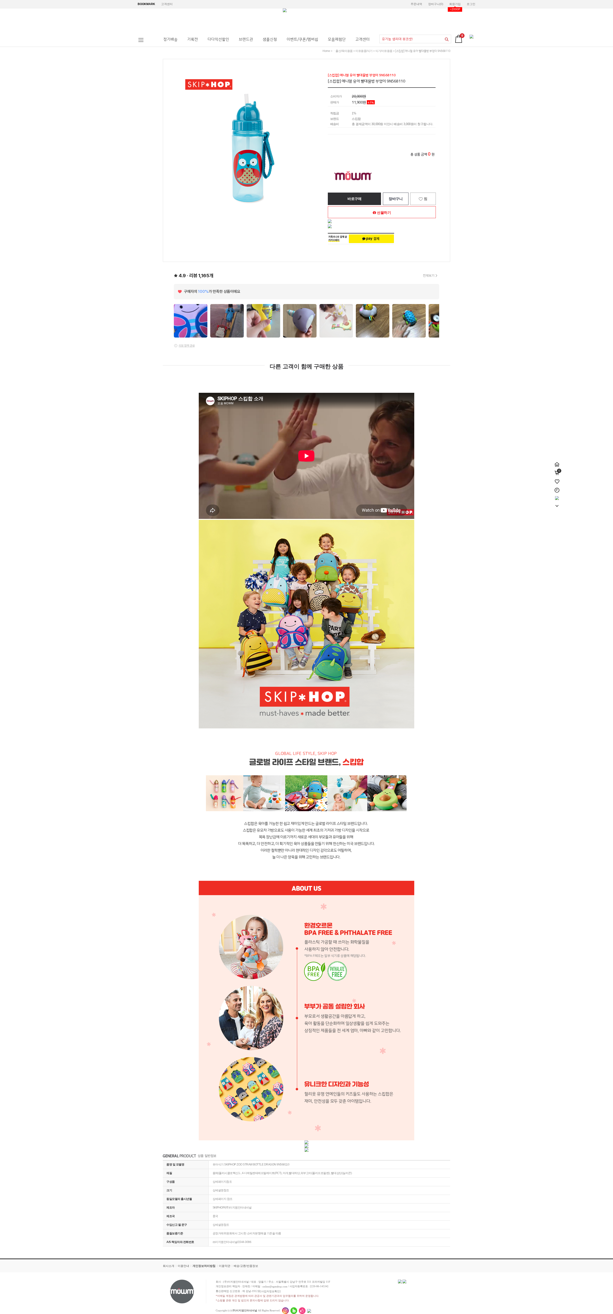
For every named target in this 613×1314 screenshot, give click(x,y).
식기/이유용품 (383, 51)
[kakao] (557, 496)
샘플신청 (270, 39)
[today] (557, 487)
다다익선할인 (218, 39)
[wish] (557, 479)
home (326, 51)
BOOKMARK (146, 4)
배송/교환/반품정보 (246, 1266)
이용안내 (183, 1266)
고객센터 (167, 4)
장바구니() (435, 4)
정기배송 (170, 39)
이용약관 (224, 1266)
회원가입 (455, 4)
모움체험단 (337, 39)
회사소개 (168, 1266)
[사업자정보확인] (270, 1291)
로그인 (471, 4)
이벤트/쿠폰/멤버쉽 (302, 39)
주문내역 (416, 4)
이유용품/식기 (364, 51)
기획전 (192, 39)
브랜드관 (246, 39)
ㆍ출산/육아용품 (343, 51)
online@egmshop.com (274, 1286)
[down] (557, 503)
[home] (557, 461)
